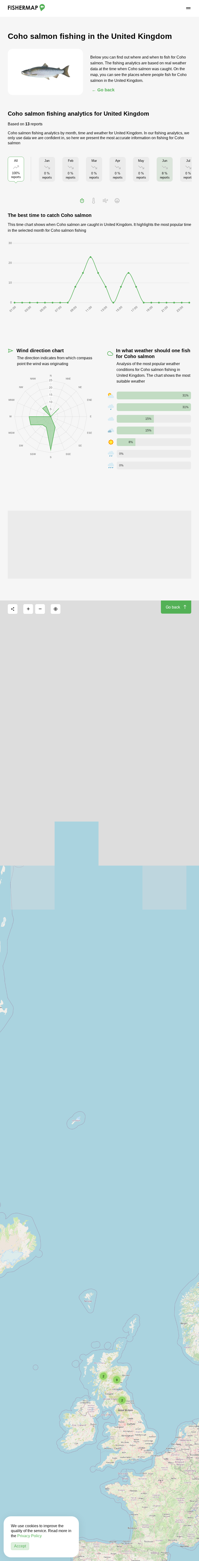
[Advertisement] (99, 545)
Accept (20, 1546)
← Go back (103, 89)
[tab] (82, 201)
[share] (12, 609)
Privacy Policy (29, 1536)
